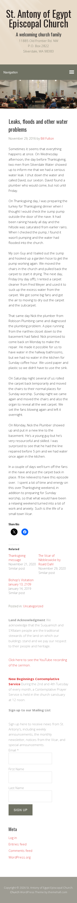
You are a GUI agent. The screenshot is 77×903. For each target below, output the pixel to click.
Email (14, 750)
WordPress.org (20, 857)
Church (14, 892)
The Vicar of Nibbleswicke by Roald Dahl (49, 560)
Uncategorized (33, 606)
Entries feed (18, 844)
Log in (13, 838)
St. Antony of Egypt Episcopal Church (38, 18)
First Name (16, 769)
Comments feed (20, 850)
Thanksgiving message (17, 558)
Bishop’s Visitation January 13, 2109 (21, 582)
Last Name (16, 788)
